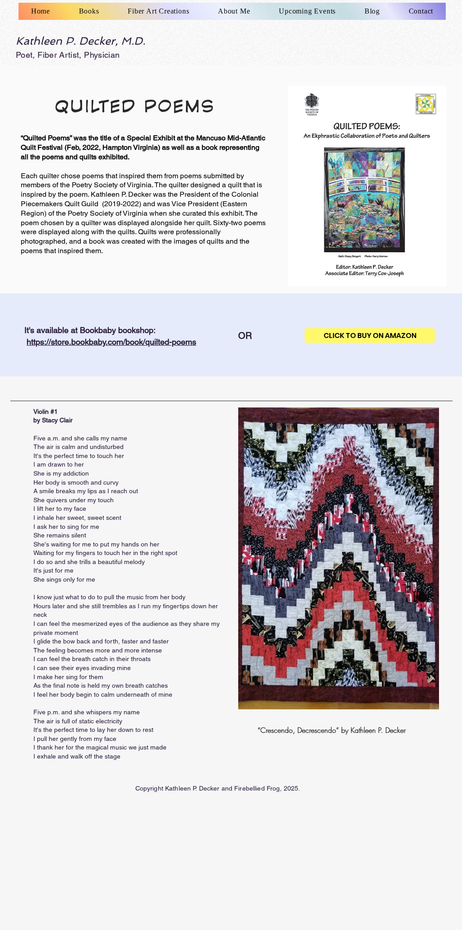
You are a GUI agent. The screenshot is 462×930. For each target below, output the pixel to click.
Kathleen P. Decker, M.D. (80, 40)
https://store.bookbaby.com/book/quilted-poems (111, 342)
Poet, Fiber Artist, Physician (68, 55)
